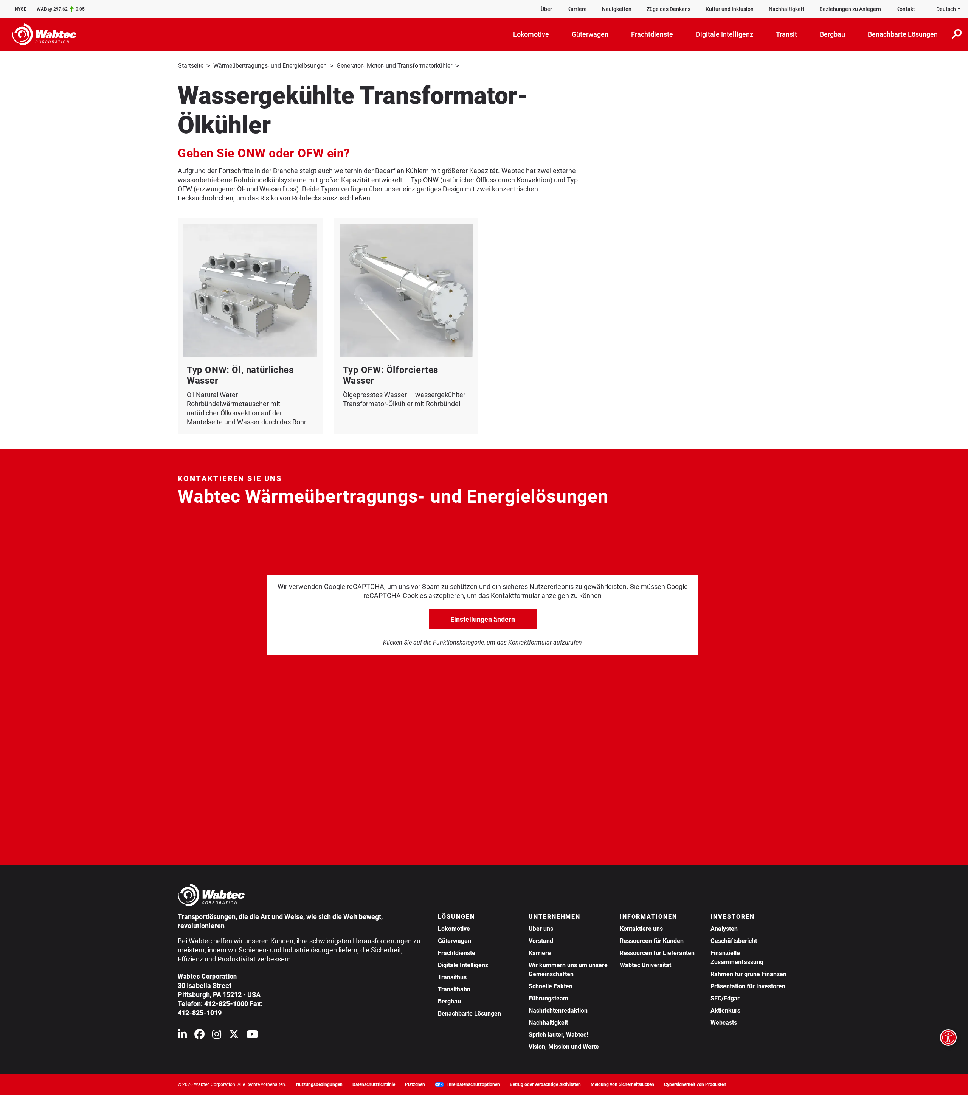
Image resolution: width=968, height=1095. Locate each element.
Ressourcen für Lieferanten (657, 953)
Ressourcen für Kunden (652, 940)
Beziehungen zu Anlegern (850, 9)
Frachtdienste (456, 953)
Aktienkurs (725, 1010)
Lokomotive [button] (531, 34)
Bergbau (449, 1001)
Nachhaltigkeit (786, 9)
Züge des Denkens (668, 9)
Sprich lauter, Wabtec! (558, 1034)
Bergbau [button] (832, 34)
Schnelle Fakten (550, 986)
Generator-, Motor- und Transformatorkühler (394, 65)
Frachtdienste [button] (652, 34)
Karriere (577, 9)
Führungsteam (548, 998)
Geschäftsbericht (733, 940)
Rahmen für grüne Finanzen (748, 974)
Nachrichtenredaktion (558, 1010)
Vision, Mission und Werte (564, 1046)
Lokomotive (454, 928)
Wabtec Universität (645, 965)
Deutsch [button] (946, 9)
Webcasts (723, 1022)
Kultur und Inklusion (730, 9)
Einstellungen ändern (482, 619)
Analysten (724, 928)
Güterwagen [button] (590, 34)
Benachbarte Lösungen (469, 1013)
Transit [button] (786, 34)
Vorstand (541, 940)
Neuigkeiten (616, 9)
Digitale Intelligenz (463, 965)
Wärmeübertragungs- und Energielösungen (270, 65)
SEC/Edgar (725, 998)
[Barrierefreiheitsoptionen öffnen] (948, 1037)
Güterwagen (454, 940)
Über (546, 9)
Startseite (190, 65)
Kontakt (905, 9)
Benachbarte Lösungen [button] (903, 34)
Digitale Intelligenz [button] (724, 34)
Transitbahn (454, 989)
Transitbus (452, 977)
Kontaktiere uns (641, 928)
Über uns (541, 928)
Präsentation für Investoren (747, 986)
